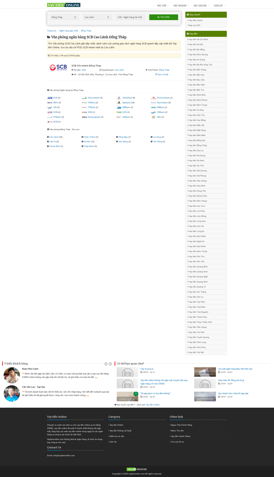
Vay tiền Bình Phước (198, 100)
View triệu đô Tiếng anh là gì (231, 380)
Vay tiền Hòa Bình (197, 186)
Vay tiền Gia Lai (196, 150)
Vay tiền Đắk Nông (197, 130)
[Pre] (106, 364)
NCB (55, 122)
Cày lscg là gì (146, 369)
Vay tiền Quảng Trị (197, 287)
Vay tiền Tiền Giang (198, 327)
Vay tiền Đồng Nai (197, 140)
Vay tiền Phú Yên (197, 261)
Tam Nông (123, 141)
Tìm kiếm (165, 17)
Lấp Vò (52, 141)
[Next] (110, 364)
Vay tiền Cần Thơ (197, 115)
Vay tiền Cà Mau (196, 110)
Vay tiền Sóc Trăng (197, 292)
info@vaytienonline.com (64, 455)
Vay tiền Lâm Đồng (197, 216)
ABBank (160, 107)
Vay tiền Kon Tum (197, 206)
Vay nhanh (180, 5)
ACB (55, 98)
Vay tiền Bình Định (197, 95)
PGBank (57, 117)
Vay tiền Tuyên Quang (199, 337)
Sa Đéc (87, 141)
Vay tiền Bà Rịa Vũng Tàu (200, 64)
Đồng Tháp (164, 70)
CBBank (160, 112)
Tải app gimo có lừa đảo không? (155, 393)
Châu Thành (89, 137)
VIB (55, 107)
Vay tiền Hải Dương (198, 170)
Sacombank (162, 102)
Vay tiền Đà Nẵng (197, 49)
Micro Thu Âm (177, 430)
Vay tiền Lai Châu (197, 211)
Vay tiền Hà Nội (196, 44)
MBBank (126, 107)
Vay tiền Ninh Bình (197, 246)
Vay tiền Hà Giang (197, 155)
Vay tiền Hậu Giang (197, 181)
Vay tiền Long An (196, 231)
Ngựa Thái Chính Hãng (181, 425)
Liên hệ (113, 442)
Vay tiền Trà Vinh (196, 332)
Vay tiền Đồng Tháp (198, 145)
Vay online (200, 5)
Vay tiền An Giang (197, 59)
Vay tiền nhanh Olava (180, 436)
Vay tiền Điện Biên (197, 135)
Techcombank (163, 98)
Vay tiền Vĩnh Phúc (197, 347)
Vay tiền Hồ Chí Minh (198, 39)
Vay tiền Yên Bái (196, 352)
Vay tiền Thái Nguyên (198, 312)
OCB (124, 112)
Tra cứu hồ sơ (177, 442)
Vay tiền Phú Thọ (197, 256)
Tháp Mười (89, 146)
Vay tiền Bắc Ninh (197, 85)
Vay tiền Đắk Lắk (196, 125)
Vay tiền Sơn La (196, 297)
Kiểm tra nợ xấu (117, 436)
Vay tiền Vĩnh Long (197, 342)
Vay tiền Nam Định (197, 236)
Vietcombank (93, 98)
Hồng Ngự (123, 137)
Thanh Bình (54, 146)
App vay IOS (194, 25)
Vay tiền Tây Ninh (197, 302)
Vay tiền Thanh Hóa (198, 317)
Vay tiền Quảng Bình (198, 266)
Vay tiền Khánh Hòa (198, 196)
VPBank (91, 102)
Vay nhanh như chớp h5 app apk (233, 393)
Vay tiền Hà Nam (196, 160)
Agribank (126, 102)
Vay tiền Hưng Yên (197, 191)
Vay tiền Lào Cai (196, 226)
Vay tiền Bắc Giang (197, 69)
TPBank (91, 107)
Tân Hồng (157, 141)
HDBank (126, 117)
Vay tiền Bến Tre (196, 90)
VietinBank (127, 98)
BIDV (55, 102)
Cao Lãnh (119, 70)
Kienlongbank (93, 117)
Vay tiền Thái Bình (197, 307)
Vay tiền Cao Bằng (197, 120)
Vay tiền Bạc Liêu (197, 80)
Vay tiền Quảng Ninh (198, 282)
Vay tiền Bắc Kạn (196, 75)
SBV (158, 117)
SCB (84, 70)
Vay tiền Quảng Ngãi (198, 276)
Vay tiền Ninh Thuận (198, 251)
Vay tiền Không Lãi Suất (120, 430)
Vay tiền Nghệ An (197, 241)
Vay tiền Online (153, 405)
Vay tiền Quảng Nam (198, 271)
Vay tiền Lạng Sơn (197, 221)
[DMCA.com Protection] (137, 469)
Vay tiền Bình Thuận (198, 105)
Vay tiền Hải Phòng (197, 176)
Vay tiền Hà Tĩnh (196, 165)
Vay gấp (161, 5)
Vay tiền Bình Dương (198, 54)
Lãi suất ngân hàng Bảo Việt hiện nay (235, 369)
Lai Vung (157, 137)
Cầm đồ (218, 5)
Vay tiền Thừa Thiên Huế (200, 322)
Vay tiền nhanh (196, 20)
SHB (89, 112)
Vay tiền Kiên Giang (198, 201)
